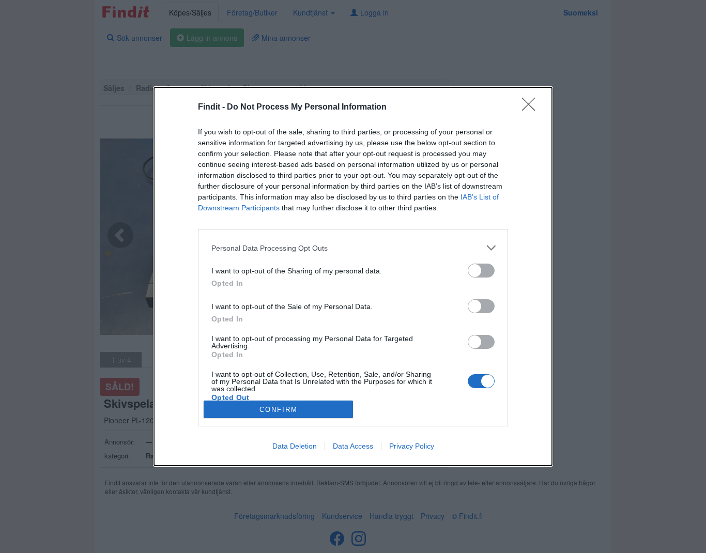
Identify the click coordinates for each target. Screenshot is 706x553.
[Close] (532, 107)
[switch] (481, 271)
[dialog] (353, 276)
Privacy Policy (411, 446)
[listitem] (353, 247)
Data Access (353, 446)
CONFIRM (278, 409)
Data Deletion (294, 446)
